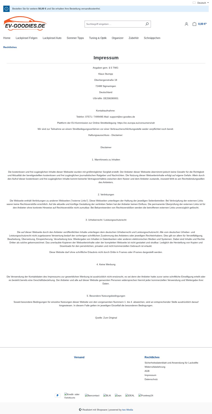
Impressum (150, 375)
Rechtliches (152, 357)
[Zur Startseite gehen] (28, 23)
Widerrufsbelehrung (155, 366)
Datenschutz (151, 379)
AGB (147, 371)
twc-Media (127, 409)
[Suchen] (147, 24)
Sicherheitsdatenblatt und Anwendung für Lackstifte (171, 362)
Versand (79, 357)
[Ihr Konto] (186, 24)
